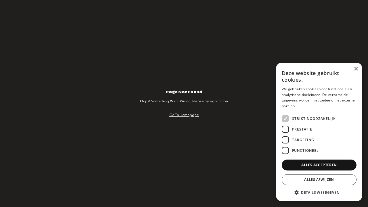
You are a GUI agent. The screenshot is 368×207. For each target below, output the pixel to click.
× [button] (356, 69)
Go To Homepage (184, 115)
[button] (319, 192)
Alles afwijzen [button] (319, 179)
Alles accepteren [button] (319, 164)
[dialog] (319, 132)
